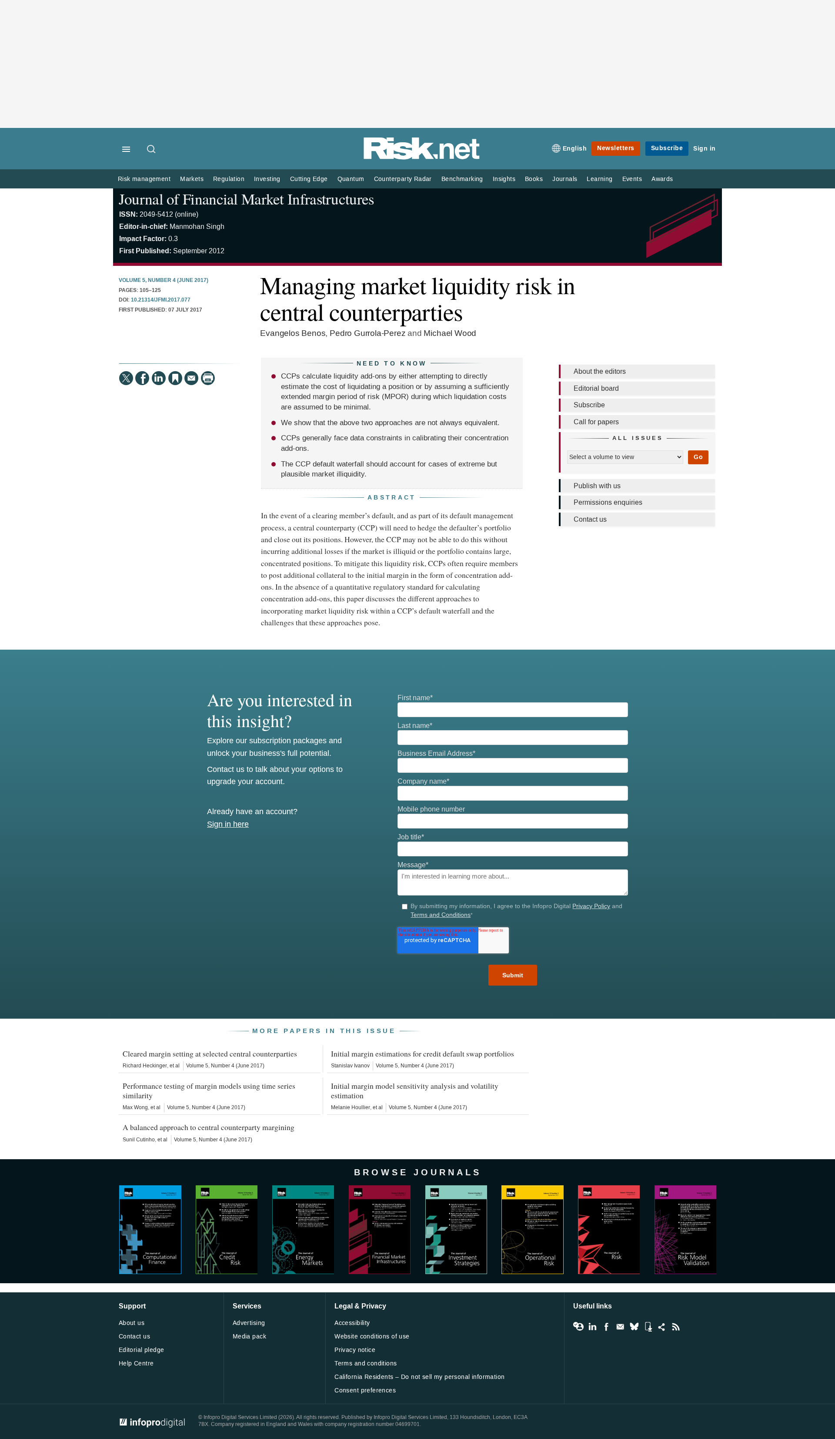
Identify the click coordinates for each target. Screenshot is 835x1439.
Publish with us (597, 485)
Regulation (228, 179)
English (575, 148)
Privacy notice (354, 1350)
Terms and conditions (365, 1363)
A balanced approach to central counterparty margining (208, 1127)
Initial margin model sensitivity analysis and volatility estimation (414, 1090)
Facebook (606, 1327)
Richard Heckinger (145, 1065)
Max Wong (135, 1107)
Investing (267, 179)
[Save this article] (175, 378)
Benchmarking (462, 179)
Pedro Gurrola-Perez (367, 333)
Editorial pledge (141, 1350)
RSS (676, 1327)
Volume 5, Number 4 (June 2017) (163, 280)
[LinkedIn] (159, 378)
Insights (504, 179)
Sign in (704, 148)
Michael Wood (450, 333)
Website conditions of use (372, 1336)
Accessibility (352, 1323)
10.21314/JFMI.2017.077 (160, 300)
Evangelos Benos (292, 333)
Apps (648, 1327)
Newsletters (616, 148)
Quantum (350, 179)
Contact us (590, 519)
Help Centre (136, 1363)
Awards (662, 179)
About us (131, 1323)
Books (534, 179)
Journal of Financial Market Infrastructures (246, 198)
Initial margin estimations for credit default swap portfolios (422, 1053)
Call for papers (596, 421)
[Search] (152, 150)
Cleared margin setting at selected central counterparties (210, 1053)
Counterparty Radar (403, 179)
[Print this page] (208, 378)
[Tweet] (126, 378)
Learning (599, 179)
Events (632, 179)
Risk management (144, 179)
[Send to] (191, 378)
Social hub (662, 1327)
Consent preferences (365, 1390)
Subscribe (667, 148)
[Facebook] (142, 378)
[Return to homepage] (422, 157)
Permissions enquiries (608, 502)
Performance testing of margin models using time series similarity (209, 1090)
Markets (192, 179)
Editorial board (596, 388)
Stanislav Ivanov (350, 1065)
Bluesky (634, 1327)
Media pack (249, 1336)
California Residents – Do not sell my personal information (419, 1377)
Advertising (249, 1323)
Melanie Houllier (350, 1107)
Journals (564, 179)
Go (698, 457)
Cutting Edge (309, 179)
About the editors (600, 371)
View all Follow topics (578, 1327)
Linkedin (592, 1327)
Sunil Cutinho (139, 1139)
